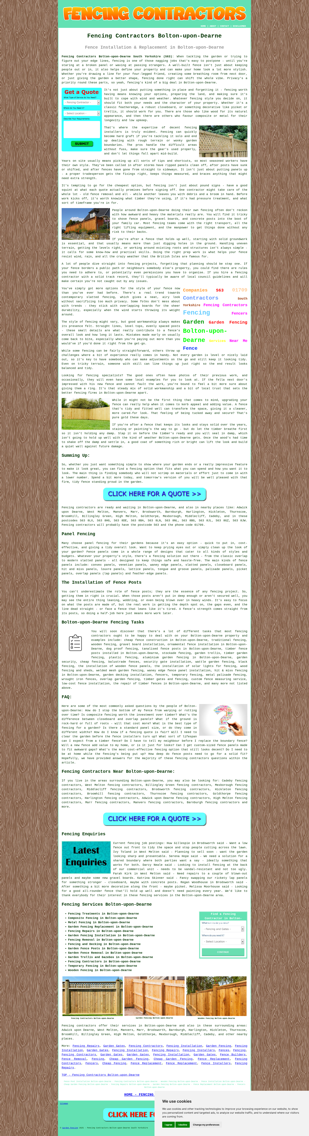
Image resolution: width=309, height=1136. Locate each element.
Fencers (91, 1063)
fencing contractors (222, 802)
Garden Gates (114, 1046)
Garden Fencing (218, 1046)
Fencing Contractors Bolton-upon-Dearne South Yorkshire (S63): (118, 56)
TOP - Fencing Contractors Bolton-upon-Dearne (101, 1075)
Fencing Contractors (146, 1046)
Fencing (239, 1050)
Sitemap (64, 1103)
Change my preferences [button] (206, 1124)
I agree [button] (168, 1124)
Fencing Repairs (86, 1046)
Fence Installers (215, 1063)
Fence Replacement (214, 1059)
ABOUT (213, 26)
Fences (224, 1050)
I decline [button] (182, 1124)
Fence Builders (233, 1054)
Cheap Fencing (114, 1063)
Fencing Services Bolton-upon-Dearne (107, 904)
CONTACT (224, 26)
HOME (203, 26)
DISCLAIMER (239, 26)
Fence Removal (74, 1059)
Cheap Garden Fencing (128, 1059)
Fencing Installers (199, 1050)
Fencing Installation (184, 1046)
